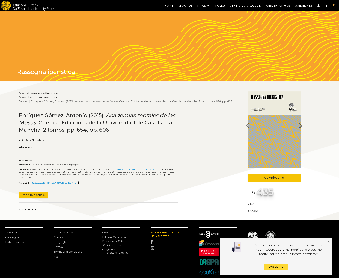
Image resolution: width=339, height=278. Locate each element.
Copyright (60, 242)
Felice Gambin (31, 140)
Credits (58, 237)
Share (253, 211)
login (57, 256)
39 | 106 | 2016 (47, 97)
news (203, 6)
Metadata (27, 209)
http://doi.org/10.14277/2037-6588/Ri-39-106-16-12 (53, 183)
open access (25, 160)
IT (326, 5)
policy (220, 5)
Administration (63, 232)
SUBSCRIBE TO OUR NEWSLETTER (165, 234)
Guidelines (303, 5)
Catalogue (12, 237)
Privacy (58, 246)
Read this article (33, 195)
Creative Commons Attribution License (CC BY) (137, 169)
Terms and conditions (68, 251)
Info (251, 204)
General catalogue (245, 5)
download (274, 177)
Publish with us (278, 5)
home (168, 5)
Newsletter (275, 266)
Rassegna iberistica (44, 93)
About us (185, 5)
